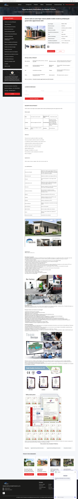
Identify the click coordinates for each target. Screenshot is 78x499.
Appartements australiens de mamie (25, 11)
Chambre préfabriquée (9, 36)
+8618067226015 (12, 90)
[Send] (75, 497)
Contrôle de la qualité (42, 487)
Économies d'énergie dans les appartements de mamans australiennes (29, 470)
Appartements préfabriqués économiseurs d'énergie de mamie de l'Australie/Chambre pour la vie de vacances (42, 470)
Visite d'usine (41, 485)
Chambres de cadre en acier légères (11, 51)
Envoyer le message (34, 98)
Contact (40, 488)
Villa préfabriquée (8, 24)
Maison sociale (7, 66)
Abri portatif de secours (9, 29)
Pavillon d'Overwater (8, 49)
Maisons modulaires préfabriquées (11, 42)
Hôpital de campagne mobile (10, 61)
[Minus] (75, 472)
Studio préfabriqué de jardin (10, 31)
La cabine (6, 63)
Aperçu (15, 11)
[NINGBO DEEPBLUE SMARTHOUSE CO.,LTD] (6, 4)
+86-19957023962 (16, 88)
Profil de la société (42, 484)
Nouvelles (50, 484)
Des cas (49, 485)
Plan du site (50, 487)
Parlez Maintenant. (51, 51)
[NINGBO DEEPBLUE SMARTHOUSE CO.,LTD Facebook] (70, 1)
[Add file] (55, 497)
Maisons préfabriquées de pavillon (11, 44)
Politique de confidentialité (52, 488)
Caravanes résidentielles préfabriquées (9, 39)
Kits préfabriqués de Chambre (10, 26)
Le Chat (12, 93)
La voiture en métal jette (9, 56)
